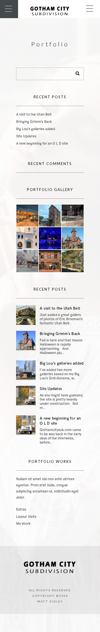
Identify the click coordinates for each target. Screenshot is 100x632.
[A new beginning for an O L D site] (26, 425)
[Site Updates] (26, 395)
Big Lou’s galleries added (35, 129)
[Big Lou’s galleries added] (26, 370)
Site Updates (26, 136)
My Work (23, 523)
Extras (21, 509)
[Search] (76, 72)
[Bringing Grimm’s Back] (26, 340)
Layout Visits (26, 516)
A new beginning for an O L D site (42, 143)
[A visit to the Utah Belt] (26, 315)
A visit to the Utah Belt (34, 114)
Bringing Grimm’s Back (34, 121)
